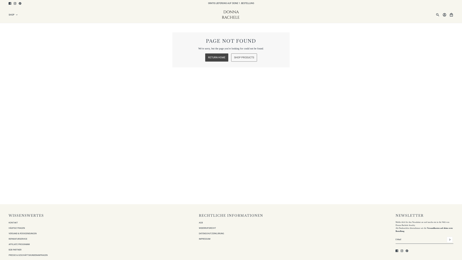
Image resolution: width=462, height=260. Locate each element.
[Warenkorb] (451, 15)
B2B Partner (15, 250)
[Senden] (450, 239)
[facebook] (10, 3)
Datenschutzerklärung (211, 233)
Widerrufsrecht (207, 228)
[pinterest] (20, 3)
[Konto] (444, 15)
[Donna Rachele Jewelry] (231, 15)
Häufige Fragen (17, 228)
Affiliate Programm (19, 244)
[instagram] (15, 3)
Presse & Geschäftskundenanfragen (28, 255)
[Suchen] (438, 15)
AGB (201, 223)
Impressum (204, 239)
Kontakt (13, 223)
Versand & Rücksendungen (23, 233)
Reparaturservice (18, 239)
